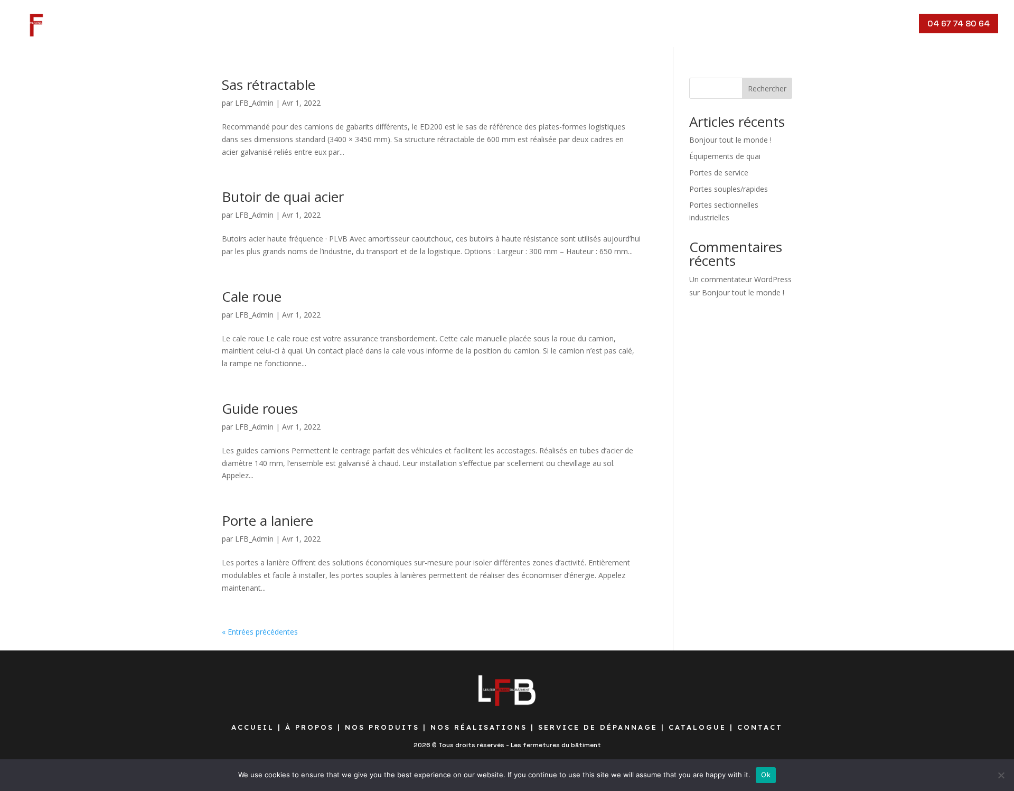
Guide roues (260, 408)
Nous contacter (535, 23)
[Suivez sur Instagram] (857, 23)
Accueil (97, 23)
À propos (145, 23)
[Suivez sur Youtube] (878, 23)
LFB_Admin (254, 103)
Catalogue (463, 23)
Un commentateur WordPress (740, 279)
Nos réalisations (285, 23)
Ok (766, 774)
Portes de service (718, 172)
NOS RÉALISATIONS (478, 727)
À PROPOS (309, 727)
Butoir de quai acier (283, 196)
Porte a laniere (267, 520)
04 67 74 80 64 (958, 23)
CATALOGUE (697, 727)
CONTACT (760, 727)
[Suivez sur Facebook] (836, 23)
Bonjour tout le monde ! (730, 140)
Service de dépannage (381, 23)
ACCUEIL (252, 727)
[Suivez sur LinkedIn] (899, 23)
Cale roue (251, 296)
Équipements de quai (724, 156)
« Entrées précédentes (260, 632)
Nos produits (206, 23)
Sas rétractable (268, 84)
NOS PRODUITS (382, 727)
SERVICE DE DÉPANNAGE (598, 727)
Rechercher (767, 88)
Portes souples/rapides (728, 189)
